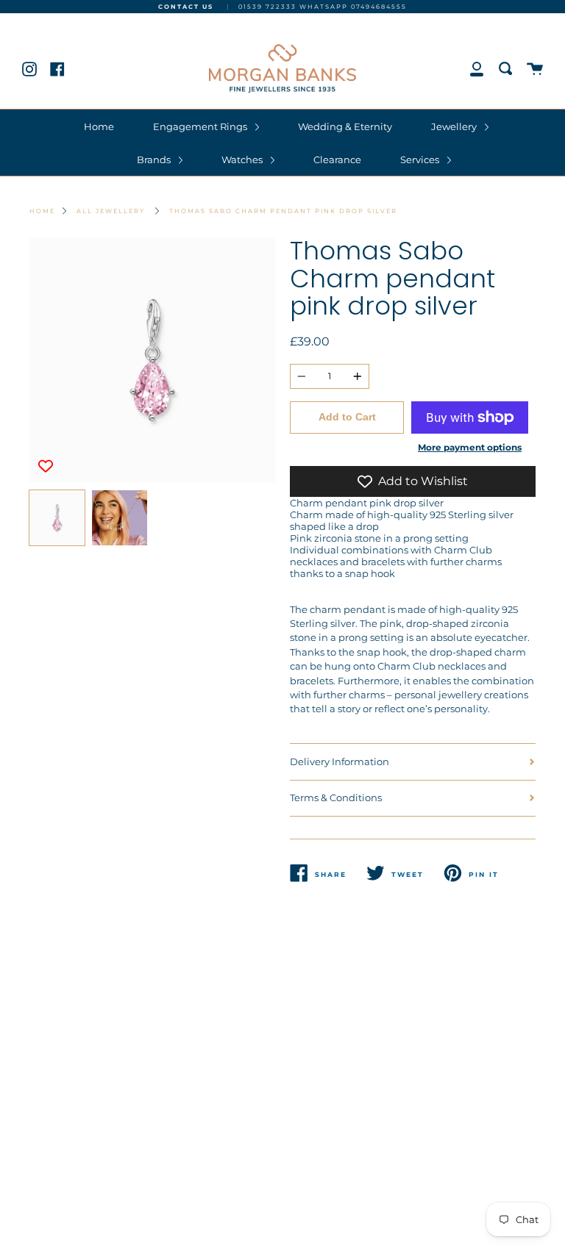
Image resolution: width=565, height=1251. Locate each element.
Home (99, 126)
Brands (155, 159)
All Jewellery (111, 211)
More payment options (470, 447)
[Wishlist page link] (16, 20)
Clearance (337, 159)
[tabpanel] (152, 360)
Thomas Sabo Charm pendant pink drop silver (283, 211)
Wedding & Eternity (345, 126)
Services (420, 159)
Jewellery (455, 126)
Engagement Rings (201, 126)
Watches (243, 159)
